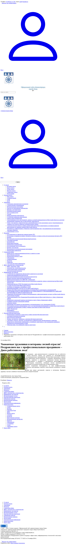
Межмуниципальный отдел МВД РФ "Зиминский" (21, 279)
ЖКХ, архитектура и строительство (14, 265)
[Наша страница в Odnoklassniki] (1, 540)
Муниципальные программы (15, 206)
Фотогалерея (10, 193)
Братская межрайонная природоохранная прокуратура (22, 276)
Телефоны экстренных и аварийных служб (19, 287)
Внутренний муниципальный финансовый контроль (21, 239)
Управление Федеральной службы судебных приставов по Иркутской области (28, 307)
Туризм (9, 214)
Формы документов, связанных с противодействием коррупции (24, 319)
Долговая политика (12, 240)
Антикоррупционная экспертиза (16, 316)
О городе (6, 185)
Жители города (11, 190)
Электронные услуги (13, 231)
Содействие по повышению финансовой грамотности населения (25, 273)
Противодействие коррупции (12, 313)
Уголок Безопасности (13, 311)
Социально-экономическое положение (17, 204)
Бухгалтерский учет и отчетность (16, 246)
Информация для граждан (11, 272)
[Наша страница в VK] (2, 540)
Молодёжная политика (13, 255)
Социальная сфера (9, 252)
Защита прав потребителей (14, 218)
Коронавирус (10, 310)
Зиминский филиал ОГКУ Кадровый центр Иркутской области (24, 284)
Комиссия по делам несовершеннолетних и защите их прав (23, 253)
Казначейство (11, 241)
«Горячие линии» (12, 303)
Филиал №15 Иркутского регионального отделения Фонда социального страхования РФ (31, 290)
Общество (10, 262)
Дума (8, 199)
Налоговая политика (12, 243)
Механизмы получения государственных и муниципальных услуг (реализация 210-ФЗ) (31, 304)
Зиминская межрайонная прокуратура (17, 275)
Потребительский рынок (14, 211)
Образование (10, 257)
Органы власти (8, 195)
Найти (17, 182)
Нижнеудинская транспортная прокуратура (19, 278)
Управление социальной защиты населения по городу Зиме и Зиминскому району (29, 300)
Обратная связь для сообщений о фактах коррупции (21, 324)
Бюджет (9, 237)
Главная (6, 330)
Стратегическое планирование (15, 205)
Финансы (6, 233)
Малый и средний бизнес (14, 209)
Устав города (10, 189)
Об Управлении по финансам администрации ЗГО (21, 234)
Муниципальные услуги (10, 512)
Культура (9, 260)
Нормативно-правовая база (14, 244)
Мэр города (10, 196)
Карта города (10, 188)
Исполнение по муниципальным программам (19, 249)
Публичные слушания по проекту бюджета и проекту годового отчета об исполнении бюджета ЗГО (34, 236)
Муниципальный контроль (14, 271)
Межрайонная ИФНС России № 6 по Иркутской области (22, 288)
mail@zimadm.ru (23, 1)
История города (11, 186)
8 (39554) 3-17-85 (10, 1)
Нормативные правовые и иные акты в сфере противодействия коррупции (27, 314)
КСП (8, 201)
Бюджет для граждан (12, 247)
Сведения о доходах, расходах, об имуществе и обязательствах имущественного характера (32, 320)
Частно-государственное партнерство (17, 208)
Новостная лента (8, 331)
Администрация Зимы (7, 110)
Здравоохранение (12, 259)
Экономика (7, 202)
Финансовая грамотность (14, 250)
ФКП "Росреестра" (12, 308)
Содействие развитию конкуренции (17, 217)
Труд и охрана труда (12, 212)
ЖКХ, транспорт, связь (13, 266)
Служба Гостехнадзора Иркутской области (19, 285)
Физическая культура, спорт (14, 256)
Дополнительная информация (12, 519)
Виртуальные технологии (18, 543)
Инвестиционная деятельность (15, 215)
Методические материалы (14, 317)
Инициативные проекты (10, 516)
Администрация (11, 198)
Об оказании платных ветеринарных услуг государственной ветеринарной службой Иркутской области (35, 306)
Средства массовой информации (16, 263)
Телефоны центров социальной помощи (18, 301)
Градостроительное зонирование (16, 269)
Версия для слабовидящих (9, 3)
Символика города (12, 192)
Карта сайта (7, 522)
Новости (9, 380)
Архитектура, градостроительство (16, 268)
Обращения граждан (9, 515)
